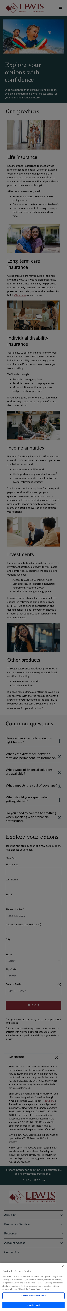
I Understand (33, 1305)
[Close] (62, 1266)
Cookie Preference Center (33, 1295)
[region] (33, 1287)
